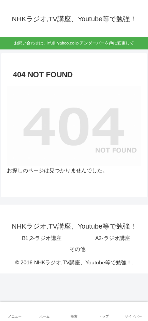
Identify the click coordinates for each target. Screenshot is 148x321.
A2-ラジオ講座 (112, 238)
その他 (77, 249)
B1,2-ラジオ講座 (41, 238)
